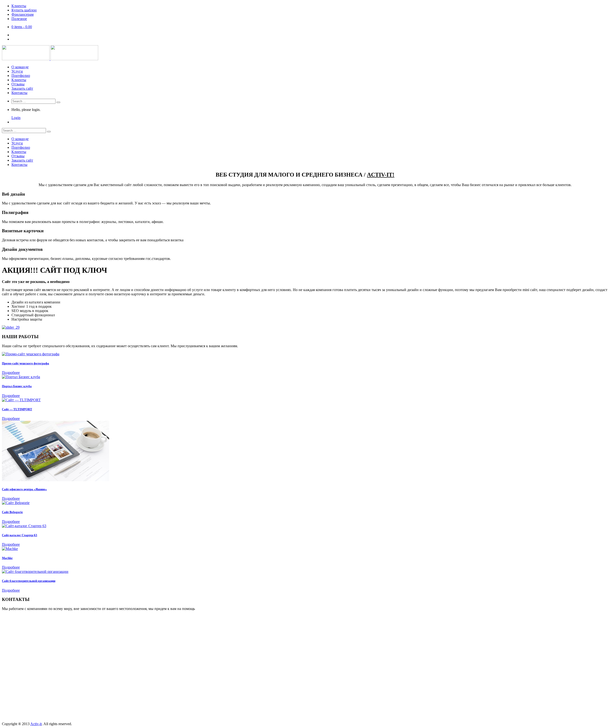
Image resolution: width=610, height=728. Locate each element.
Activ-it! (380, 175)
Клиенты (18, 6)
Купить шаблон (24, 10)
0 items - (21, 27)
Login (15, 118)
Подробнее (11, 373)
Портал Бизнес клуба (17, 386)
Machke (7, 558)
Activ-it (36, 724)
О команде (20, 67)
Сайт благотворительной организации (28, 581)
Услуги (17, 71)
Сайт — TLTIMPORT (17, 409)
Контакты (19, 93)
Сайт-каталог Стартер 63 (19, 535)
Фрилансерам (22, 14)
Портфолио (20, 76)
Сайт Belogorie (12, 512)
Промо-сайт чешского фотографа (25, 363)
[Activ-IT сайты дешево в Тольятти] (50, 59)
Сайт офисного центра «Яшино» (24, 489)
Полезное (19, 19)
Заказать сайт (22, 88)
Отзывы (18, 84)
